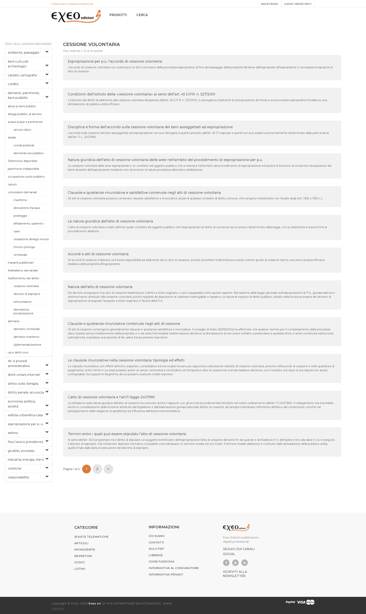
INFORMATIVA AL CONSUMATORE (174, 568)
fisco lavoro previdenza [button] (25, 442)
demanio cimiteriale (27, 329)
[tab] (28, 52)
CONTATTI (156, 542)
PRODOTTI (118, 15)
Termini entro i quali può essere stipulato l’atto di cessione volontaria (127, 434)
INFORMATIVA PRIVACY (166, 574)
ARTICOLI (81, 543)
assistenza (269, 3)
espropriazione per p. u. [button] (25, 424)
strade (12, 137)
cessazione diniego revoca (31, 239)
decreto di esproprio (27, 294)
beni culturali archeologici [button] (18, 64)
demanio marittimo (26, 337)
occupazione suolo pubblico (26, 176)
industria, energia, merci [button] (26, 459)
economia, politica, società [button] (21, 404)
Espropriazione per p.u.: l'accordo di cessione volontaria (115, 61)
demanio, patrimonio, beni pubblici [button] (24, 95)
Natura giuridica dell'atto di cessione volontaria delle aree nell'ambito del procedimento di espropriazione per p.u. (165, 160)
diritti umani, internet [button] (24, 375)
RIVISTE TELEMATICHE (91, 536)
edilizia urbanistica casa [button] (25, 415)
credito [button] (13, 84)
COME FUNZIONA (161, 561)
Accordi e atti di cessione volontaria (98, 254)
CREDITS (57, 609)
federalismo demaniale (23, 270)
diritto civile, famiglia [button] (23, 383)
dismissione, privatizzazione (23, 311)
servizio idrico (22, 129)
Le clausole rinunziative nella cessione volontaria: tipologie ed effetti (126, 360)
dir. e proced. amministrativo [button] (19, 363)
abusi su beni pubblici (22, 106)
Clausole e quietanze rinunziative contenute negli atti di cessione (124, 324)
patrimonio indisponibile (23, 169)
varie (17, 231)
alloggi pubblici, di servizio (25, 114)
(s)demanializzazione (27, 344)
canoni (12, 184)
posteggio (20, 215)
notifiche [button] (14, 468)
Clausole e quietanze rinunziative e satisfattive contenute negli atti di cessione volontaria (144, 193)
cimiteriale (20, 255)
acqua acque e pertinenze (25, 122)
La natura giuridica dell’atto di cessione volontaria (110, 221)
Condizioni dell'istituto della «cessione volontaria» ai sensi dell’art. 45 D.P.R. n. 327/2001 (141, 94)
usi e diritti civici (18, 352)
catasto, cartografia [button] (22, 75)
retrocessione (23, 301)
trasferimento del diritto (23, 278)
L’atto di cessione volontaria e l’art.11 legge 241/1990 (111, 397)
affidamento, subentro (28, 223)
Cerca (142, 15)
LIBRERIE (156, 555)
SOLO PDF (156, 548)
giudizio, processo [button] (21, 451)
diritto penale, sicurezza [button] (26, 392)
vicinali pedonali (24, 145)
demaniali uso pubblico (29, 153)
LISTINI (79, 569)
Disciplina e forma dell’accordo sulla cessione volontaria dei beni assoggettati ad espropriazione (150, 127)
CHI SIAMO (157, 536)
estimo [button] (13, 433)
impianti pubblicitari (21, 262)
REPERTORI (83, 556)
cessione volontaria (26, 286)
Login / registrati (297, 3)
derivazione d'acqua (27, 208)
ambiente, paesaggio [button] (23, 52)
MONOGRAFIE (84, 549)
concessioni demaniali (22, 192)
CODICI (79, 562)
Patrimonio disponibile (22, 161)
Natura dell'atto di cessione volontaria (100, 287)
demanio (14, 321)
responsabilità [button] (18, 477)
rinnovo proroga (24, 247)
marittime (20, 200)
